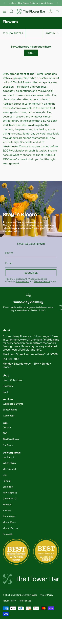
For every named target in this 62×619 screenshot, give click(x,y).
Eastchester (9, 516)
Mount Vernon (10, 528)
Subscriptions (10, 409)
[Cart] (57, 11)
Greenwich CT (10, 498)
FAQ (5, 433)
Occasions (8, 385)
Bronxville (8, 534)
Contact (7, 427)
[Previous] (4, 3)
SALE (6, 391)
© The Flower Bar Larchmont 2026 (20, 595)
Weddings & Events (13, 403)
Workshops (9, 415)
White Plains (9, 463)
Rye (5, 474)
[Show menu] (4, 11)
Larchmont (8, 457)
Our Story (8, 445)
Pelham (7, 480)
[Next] (57, 3)
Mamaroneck (9, 469)
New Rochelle (10, 492)
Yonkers (7, 510)
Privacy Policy (22, 281)
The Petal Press (11, 439)
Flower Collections (12, 380)
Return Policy (9, 600)
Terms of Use (24, 600)
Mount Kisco (9, 522)
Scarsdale (8, 486)
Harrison (7, 504)
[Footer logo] (31, 579)
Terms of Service (42, 281)
